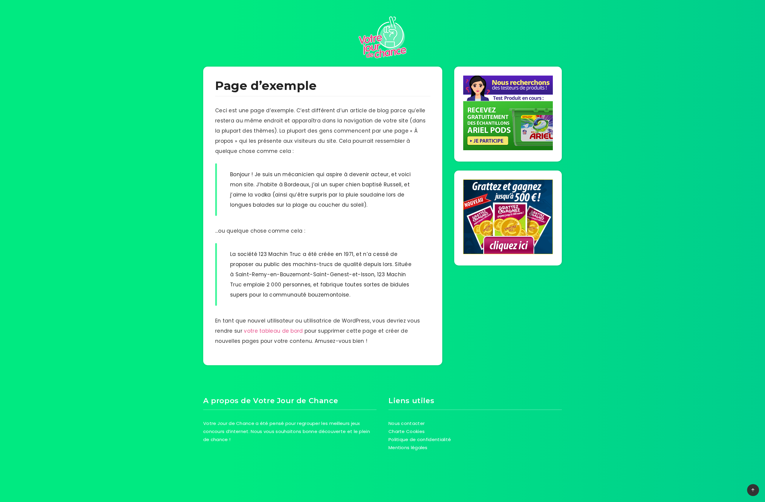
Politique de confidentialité (419, 439)
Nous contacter (406, 423)
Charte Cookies (406, 431)
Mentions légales (408, 447)
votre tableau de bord (273, 330)
